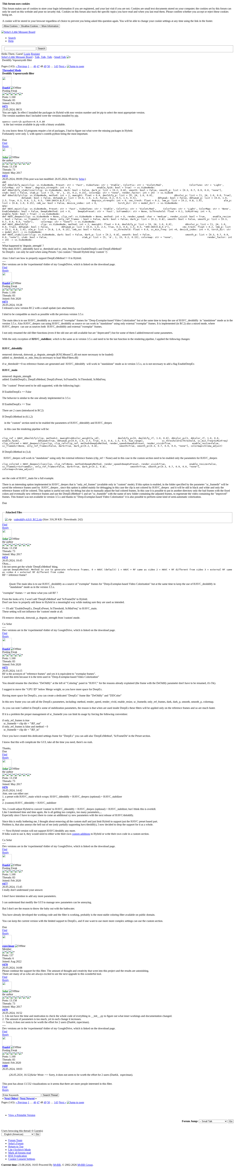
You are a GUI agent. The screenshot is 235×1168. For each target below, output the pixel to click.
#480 (5, 1065)
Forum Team (15, 1140)
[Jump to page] (75, 66)
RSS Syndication (17, 1155)
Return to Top (15, 1146)
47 (38, 66)
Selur (81, 178)
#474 (5, 557)
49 (45, 66)
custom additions (81, 833)
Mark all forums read (19, 1152)
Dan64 (6, 87)
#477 (5, 883)
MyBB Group (85, 1164)
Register (35, 53)
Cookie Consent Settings (21, 1158)
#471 (5, 106)
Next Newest (27, 1098)
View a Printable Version (21, 1115)
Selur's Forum (15, 1143)
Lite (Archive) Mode (19, 1149)
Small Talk (60, 57)
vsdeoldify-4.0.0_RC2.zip (28, 519)
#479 (5, 1009)
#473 (5, 301)
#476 (5, 787)
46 (34, 66)
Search (12, 37)
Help (11, 40)
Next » (62, 66)
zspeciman (8, 945)
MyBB (57, 1164)
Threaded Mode (11, 70)
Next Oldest (11, 1098)
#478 (5, 964)
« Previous (21, 66)
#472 (5, 175)
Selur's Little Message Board (17, 57)
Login (27, 53)
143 (56, 66)
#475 (5, 667)
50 (48, 66)
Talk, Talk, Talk (43, 57)
